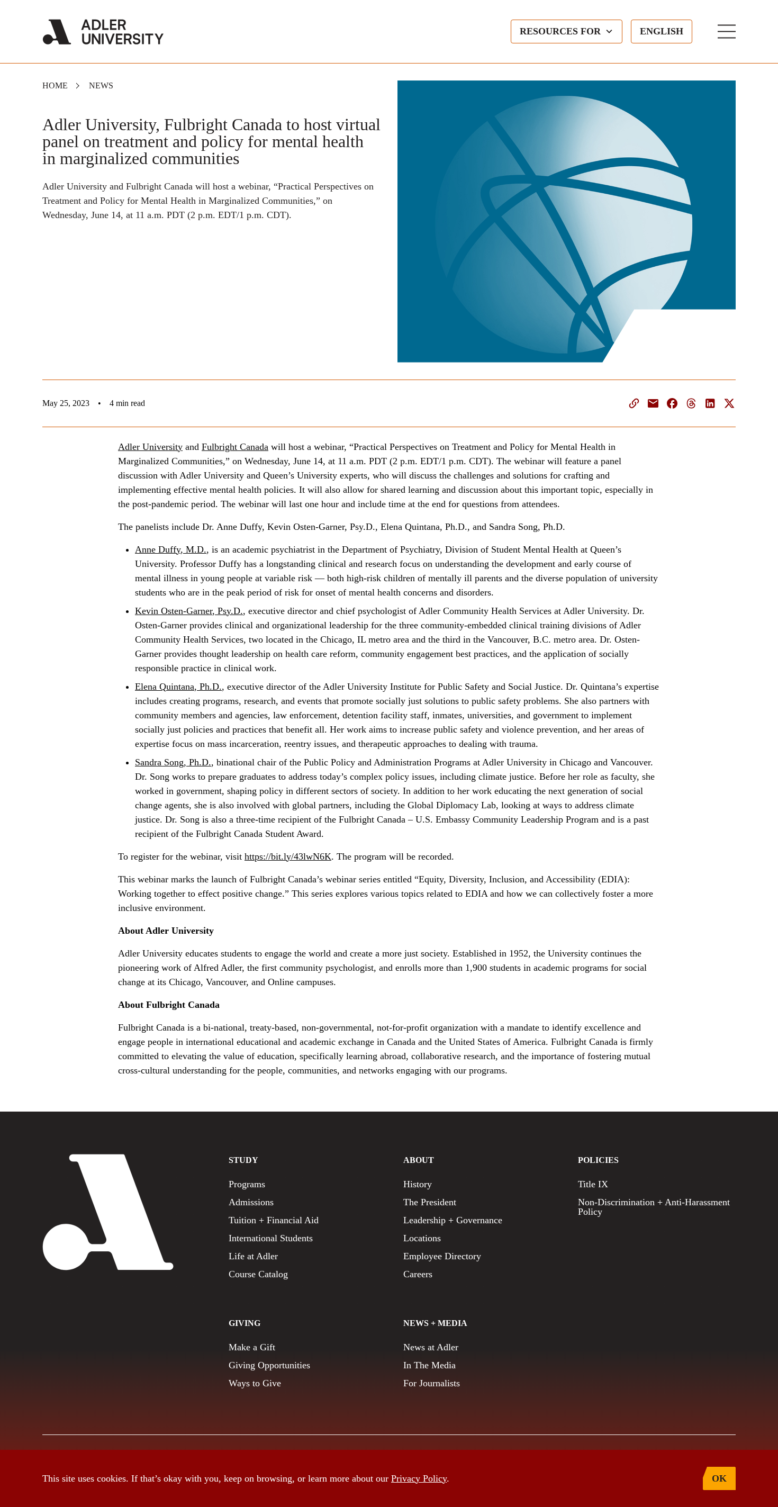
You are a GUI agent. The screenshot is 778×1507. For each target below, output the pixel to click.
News (101, 85)
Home (55, 85)
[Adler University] (103, 31)
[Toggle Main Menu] (727, 31)
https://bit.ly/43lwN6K (288, 856)
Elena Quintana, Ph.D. (178, 686)
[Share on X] (729, 403)
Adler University (150, 446)
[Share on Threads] (691, 403)
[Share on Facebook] (672, 403)
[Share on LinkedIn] (710, 403)
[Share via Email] (653, 403)
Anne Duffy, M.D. (170, 549)
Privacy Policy (419, 1478)
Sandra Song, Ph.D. (173, 762)
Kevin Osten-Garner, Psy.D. (189, 611)
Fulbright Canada (235, 446)
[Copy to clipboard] (634, 403)
